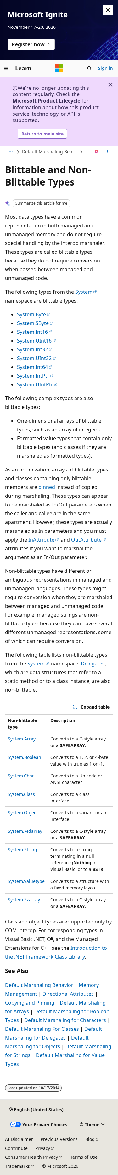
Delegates (93, 663)
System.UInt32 (34, 358)
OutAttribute (86, 539)
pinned (46, 487)
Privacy (42, 1148)
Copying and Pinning (29, 1002)
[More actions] (107, 152)
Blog (90, 1139)
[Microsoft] (59, 68)
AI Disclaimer (19, 1139)
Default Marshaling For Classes (42, 1028)
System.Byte (31, 314)
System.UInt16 (34, 340)
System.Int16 (32, 331)
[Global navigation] (6, 68)
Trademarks (17, 1166)
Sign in (105, 68)
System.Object (23, 813)
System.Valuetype (26, 881)
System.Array (22, 739)
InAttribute (41, 539)
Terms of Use (84, 1157)
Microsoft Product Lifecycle (46, 100)
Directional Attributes (68, 993)
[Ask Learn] (97, 152)
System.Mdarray (25, 831)
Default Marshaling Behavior (50, 152)
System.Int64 (32, 367)
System (84, 291)
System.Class (21, 794)
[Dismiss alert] (108, 10)
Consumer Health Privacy (31, 1157)
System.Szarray (24, 900)
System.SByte (33, 323)
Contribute (16, 1148)
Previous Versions (59, 1139)
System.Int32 (32, 349)
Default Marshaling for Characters (65, 1020)
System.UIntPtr (35, 384)
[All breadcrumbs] (10, 152)
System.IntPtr (33, 375)
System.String (22, 849)
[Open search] (89, 68)
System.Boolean (24, 757)
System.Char (21, 776)
